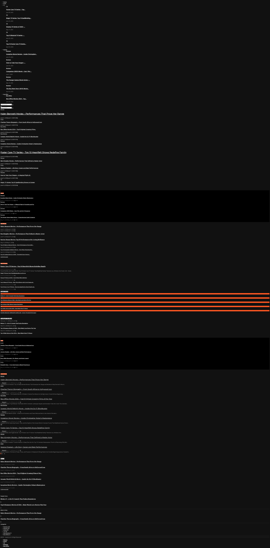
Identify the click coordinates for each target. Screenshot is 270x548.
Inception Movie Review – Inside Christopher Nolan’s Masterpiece (21, 144)
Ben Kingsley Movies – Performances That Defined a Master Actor (21, 161)
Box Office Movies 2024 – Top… (16, 99)
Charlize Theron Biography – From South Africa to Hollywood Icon (21, 122)
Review (2, 193)
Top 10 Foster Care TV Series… (16, 44)
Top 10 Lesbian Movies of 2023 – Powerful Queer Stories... (15, 254)
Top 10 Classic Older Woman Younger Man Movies (12, 304)
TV (4, 5)
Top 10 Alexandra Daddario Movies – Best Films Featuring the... (17, 249)
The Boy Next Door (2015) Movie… (17, 89)
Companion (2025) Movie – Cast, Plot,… (19, 71)
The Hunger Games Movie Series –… (18, 80)
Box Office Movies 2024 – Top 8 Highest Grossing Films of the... (21, 473)
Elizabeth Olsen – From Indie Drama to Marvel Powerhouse (15, 365)
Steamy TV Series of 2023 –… (15, 27)
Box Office (5, 94)
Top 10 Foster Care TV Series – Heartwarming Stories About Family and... (18, 287)
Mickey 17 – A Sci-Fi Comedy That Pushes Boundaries (12, 295)
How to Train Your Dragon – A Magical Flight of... (16, 175)
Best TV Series (4, 263)
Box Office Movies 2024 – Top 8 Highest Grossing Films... (18, 129)
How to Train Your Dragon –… (15, 63)
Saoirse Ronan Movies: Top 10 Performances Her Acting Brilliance (23, 239)
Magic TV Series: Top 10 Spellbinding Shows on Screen (18, 182)
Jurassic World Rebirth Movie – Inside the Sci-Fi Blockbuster (19, 136)
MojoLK (4, 383)
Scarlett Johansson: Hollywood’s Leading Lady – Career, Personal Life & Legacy (18, 312)
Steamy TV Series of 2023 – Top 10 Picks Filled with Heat (14, 277)
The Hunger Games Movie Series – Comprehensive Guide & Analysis (18, 217)
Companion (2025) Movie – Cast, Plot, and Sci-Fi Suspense (15, 211)
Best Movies (4, 134)
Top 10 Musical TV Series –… (15, 35)
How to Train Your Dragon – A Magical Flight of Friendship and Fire (17, 204)
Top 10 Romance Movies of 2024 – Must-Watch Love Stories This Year (16, 300)
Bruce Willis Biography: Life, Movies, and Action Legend (15, 358)
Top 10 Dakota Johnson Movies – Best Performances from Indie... (17, 245)
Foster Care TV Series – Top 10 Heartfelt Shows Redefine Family (33, 152)
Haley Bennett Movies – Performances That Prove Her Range (32, 113)
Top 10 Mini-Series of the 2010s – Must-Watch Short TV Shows (14, 308)
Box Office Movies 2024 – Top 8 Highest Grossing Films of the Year (26, 399)
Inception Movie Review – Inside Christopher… (21, 54)
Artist (4, 3)
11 (4, 453)
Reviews (5, 49)
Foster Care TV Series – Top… (15, 9)
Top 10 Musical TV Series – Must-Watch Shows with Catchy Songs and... (17, 282)
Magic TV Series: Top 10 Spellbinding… (18, 18)
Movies (5, 2)
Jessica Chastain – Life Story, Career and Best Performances (19, 168)
